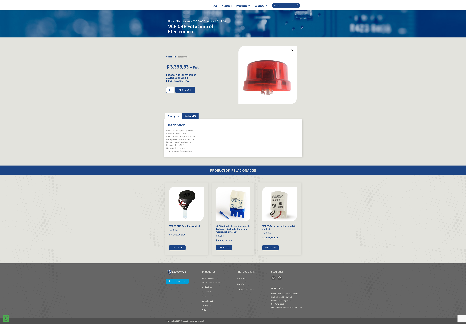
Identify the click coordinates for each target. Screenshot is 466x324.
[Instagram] (273, 277)
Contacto (260, 6)
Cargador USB (207, 300)
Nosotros (227, 6)
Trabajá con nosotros (245, 289)
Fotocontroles (184, 21)
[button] (177, 281)
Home (214, 6)
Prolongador (207, 305)
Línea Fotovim (208, 277)
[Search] (297, 5)
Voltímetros (207, 287)
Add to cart (185, 89)
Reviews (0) (190, 116)
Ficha (204, 310)
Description (173, 116)
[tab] (173, 116)
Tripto (204, 296)
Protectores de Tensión (211, 282)
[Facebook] (279, 277)
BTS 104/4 (206, 291)
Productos (241, 6)
